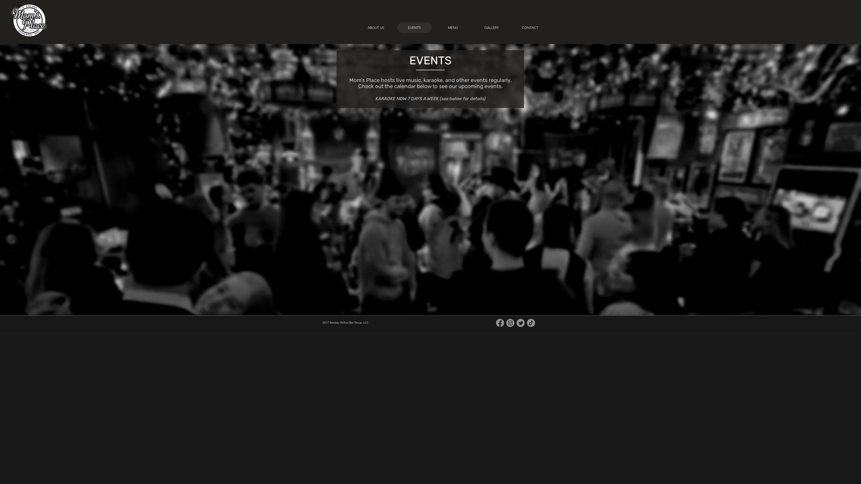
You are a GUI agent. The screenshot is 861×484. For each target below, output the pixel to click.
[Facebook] (500, 323)
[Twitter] (521, 323)
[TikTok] (531, 323)
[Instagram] (510, 323)
